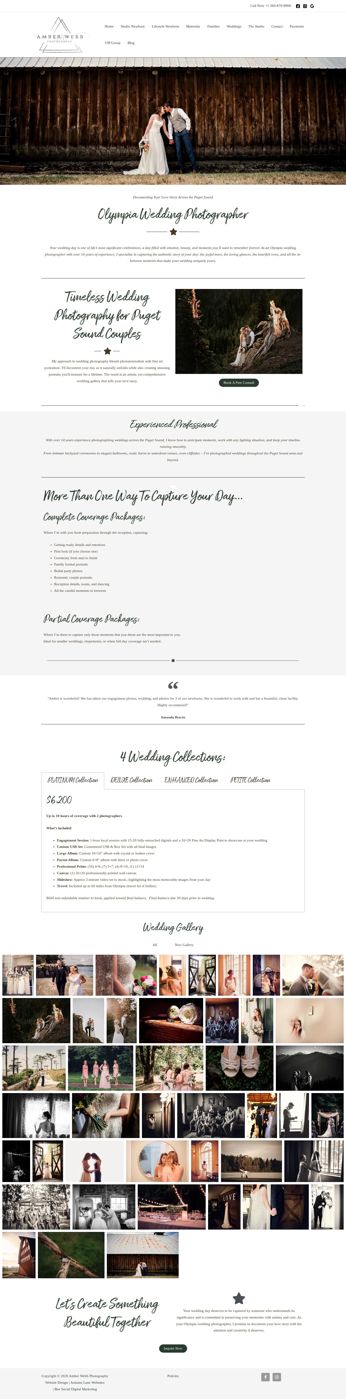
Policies (173, 1376)
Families (213, 26)
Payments (297, 26)
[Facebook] (298, 6)
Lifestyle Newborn (165, 26)
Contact (277, 26)
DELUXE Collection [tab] (131, 780)
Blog (131, 43)
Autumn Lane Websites (87, 1382)
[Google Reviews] (312, 6)
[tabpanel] (173, 851)
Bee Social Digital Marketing (76, 1389)
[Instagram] (305, 6)
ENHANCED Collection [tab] (191, 780)
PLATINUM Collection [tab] (73, 780)
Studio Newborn (133, 26)
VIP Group (113, 43)
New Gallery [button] (184, 945)
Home (109, 26)
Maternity (193, 26)
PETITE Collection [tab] (250, 780)
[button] (166, 945)
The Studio (256, 26)
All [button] (155, 945)
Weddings (234, 26)
